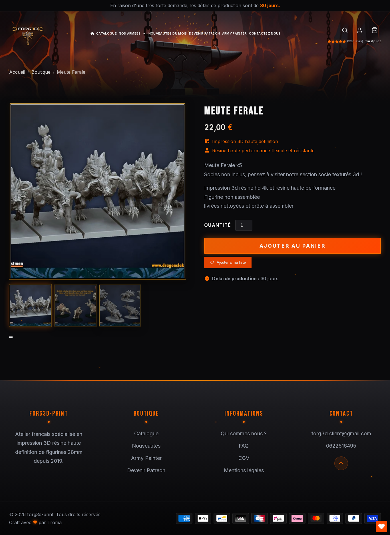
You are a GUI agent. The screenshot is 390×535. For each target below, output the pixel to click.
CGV (243, 458)
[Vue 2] (75, 305)
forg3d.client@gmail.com (341, 433)
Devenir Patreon (204, 33)
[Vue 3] (120, 305)
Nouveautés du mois (167, 33)
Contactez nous (265, 33)
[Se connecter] (359, 30)
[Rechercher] (345, 30)
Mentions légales (244, 470)
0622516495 (341, 446)
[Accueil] (92, 34)
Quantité (217, 225)
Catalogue (106, 33)
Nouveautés (146, 446)
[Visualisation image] (97, 191)
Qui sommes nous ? (244, 433)
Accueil (17, 72)
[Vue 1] (30, 305)
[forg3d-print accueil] (27, 34)
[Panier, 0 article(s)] (374, 30)
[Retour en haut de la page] (341, 463)
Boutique (41, 72)
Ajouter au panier (293, 246)
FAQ (244, 446)
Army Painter (234, 33)
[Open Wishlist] (381, 526)
